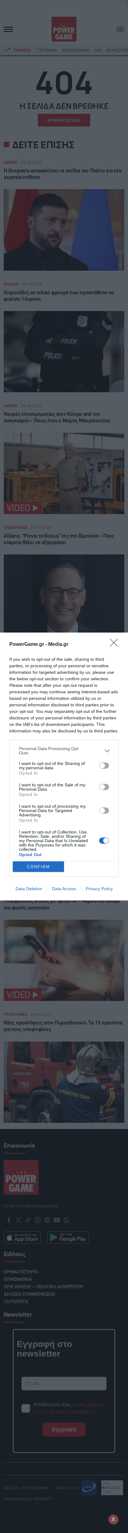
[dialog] (64, 766)
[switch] (104, 765)
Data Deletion (29, 888)
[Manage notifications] (113, 1519)
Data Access (64, 888)
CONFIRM (38, 866)
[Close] (116, 645)
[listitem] (64, 750)
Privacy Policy (99, 888)
